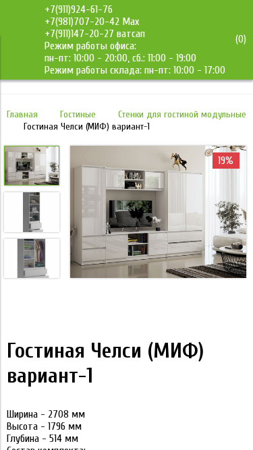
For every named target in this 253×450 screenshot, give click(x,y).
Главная (22, 114)
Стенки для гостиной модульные (182, 114)
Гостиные (78, 114)
